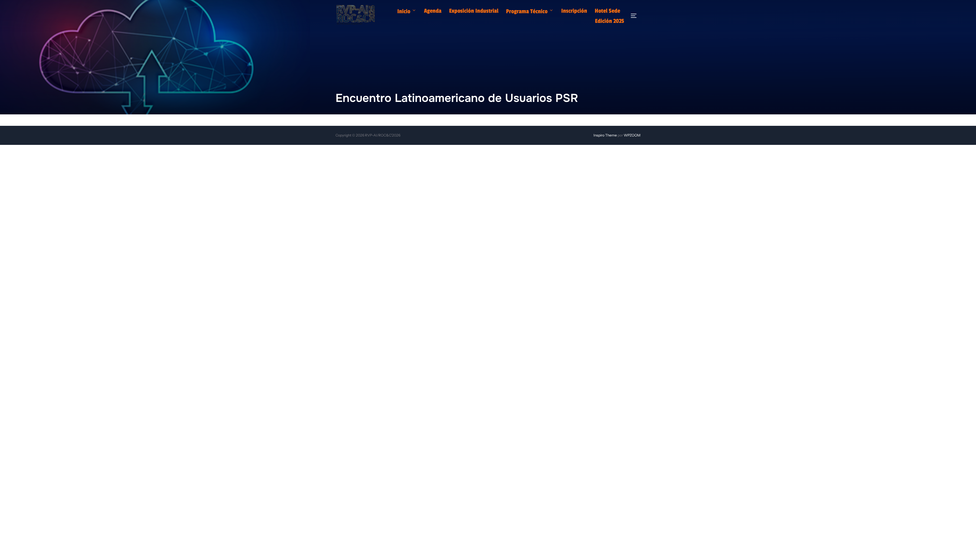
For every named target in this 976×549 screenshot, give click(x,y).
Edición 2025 (609, 21)
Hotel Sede (607, 10)
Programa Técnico (526, 11)
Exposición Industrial (473, 10)
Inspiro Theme (605, 135)
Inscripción (574, 10)
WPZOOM (632, 135)
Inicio (403, 11)
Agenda (432, 10)
